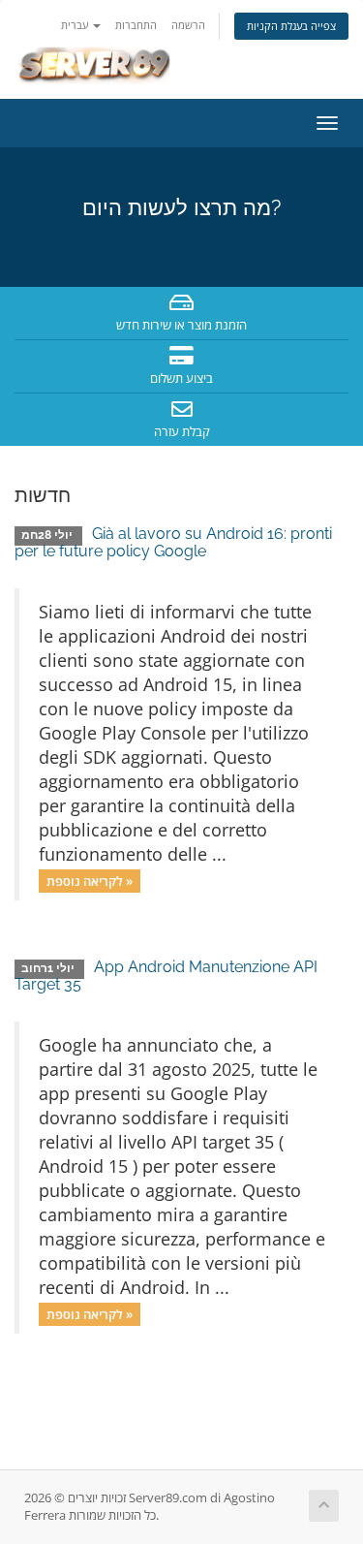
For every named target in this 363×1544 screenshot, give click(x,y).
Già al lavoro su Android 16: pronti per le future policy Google (173, 542)
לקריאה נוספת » (89, 880)
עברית (76, 24)
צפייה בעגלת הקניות (291, 25)
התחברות (136, 24)
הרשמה (188, 24)
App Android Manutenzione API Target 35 (166, 975)
